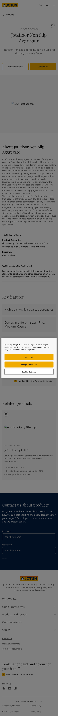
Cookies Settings (29, 372)
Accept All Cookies (29, 364)
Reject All (29, 357)
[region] (28, 358)
